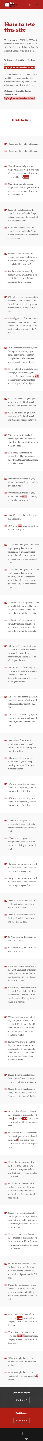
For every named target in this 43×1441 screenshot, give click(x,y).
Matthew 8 (21, 1420)
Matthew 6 (21, 1400)
